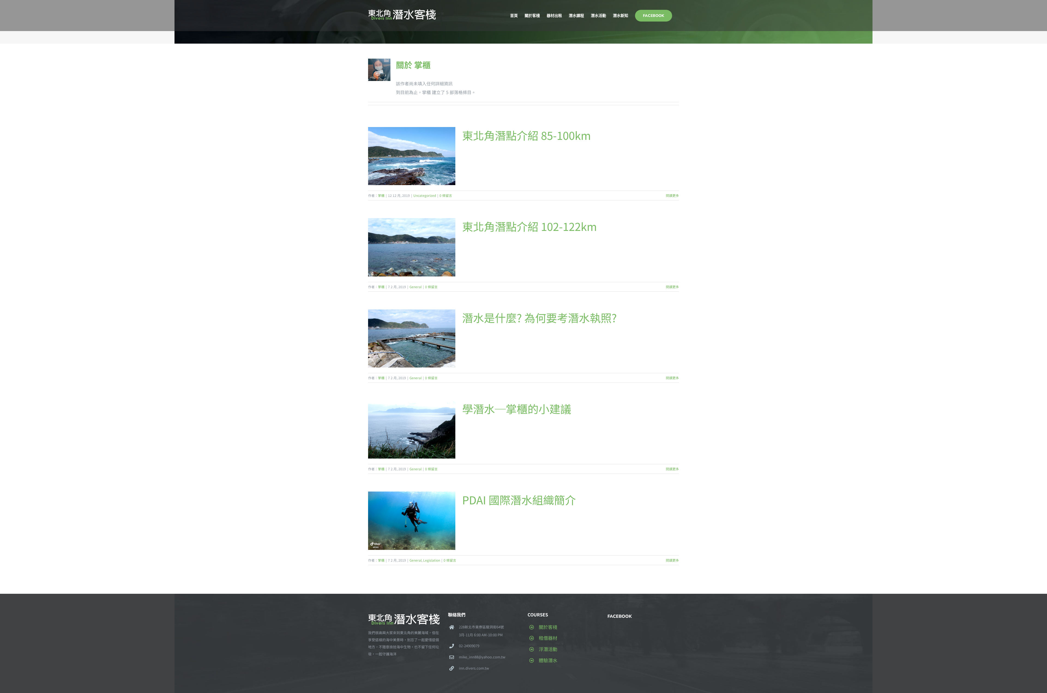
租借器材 (548, 637)
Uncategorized (424, 195)
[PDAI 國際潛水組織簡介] (411, 521)
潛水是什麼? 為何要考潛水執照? (539, 318)
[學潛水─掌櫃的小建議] (411, 429)
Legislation (431, 560)
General (416, 286)
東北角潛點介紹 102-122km (529, 226)
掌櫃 (381, 195)
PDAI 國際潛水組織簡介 (519, 500)
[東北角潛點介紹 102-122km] (411, 247)
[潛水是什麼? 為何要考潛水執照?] (411, 338)
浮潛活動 (548, 649)
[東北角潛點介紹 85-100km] (411, 156)
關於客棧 (548, 626)
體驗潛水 (548, 660)
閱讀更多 (672, 195)
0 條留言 (446, 195)
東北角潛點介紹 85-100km (526, 135)
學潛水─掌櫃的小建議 (516, 409)
